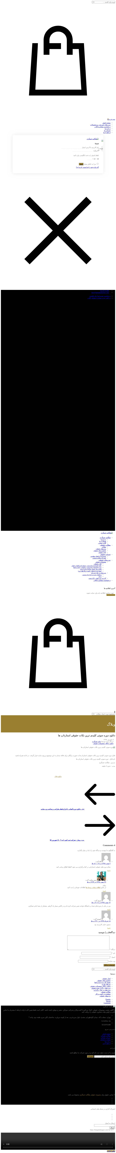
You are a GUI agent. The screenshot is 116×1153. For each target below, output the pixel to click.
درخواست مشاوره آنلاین (102, 127)
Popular (108, 999)
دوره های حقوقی (104, 560)
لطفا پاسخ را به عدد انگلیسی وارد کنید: (86, 155)
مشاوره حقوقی (105, 1040)
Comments (107, 1003)
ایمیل (112, 957)
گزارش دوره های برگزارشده (97, 578)
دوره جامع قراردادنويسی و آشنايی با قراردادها (87, 567)
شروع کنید (110, 595)
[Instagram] (110, 1102)
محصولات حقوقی (100, 562)
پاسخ (109, 870)
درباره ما (108, 129)
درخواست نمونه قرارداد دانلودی (100, 296)
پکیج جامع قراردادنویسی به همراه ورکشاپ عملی (86, 565)
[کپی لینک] (89, 1130)
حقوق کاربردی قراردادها (102, 982)
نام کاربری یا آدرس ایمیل (90, 147)
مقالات (104, 547)
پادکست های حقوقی (99, 550)
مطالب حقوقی (105, 545)
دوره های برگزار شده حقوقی (101, 988)
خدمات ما (107, 130)
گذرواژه (96, 150)
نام (113, 953)
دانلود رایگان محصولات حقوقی (103, 743)
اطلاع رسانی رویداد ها (93, 887)
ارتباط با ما (107, 132)
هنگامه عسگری (105, 538)
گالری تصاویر (102, 543)
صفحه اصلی (106, 123)
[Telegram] (110, 1100)
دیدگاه (112, 949)
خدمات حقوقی (105, 554)
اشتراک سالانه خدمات (99, 558)
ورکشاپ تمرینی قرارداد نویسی (92, 575)
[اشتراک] (114, 745)
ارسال (112, 1128)
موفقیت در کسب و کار (103, 994)
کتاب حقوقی (98, 564)
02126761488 (104, 291)
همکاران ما (102, 541)
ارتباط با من (107, 1043)
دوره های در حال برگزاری (102, 990)
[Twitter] (110, 1104)
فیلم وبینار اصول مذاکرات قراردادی (91, 569)
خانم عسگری (96, 741)
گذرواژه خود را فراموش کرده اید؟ (87, 167)
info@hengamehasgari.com (100, 292)
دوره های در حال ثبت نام (98, 573)
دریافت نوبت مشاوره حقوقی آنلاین (99, 298)
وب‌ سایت (112, 961)
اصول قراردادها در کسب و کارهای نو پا (90, 571)
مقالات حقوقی (106, 992)
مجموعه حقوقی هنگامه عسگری (90, 1095)
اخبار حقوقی (102, 552)
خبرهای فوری (106, 984)
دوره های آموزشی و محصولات (100, 125)
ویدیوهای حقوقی (101, 549)
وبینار (100, 576)
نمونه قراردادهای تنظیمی (98, 556)
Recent (108, 1001)
